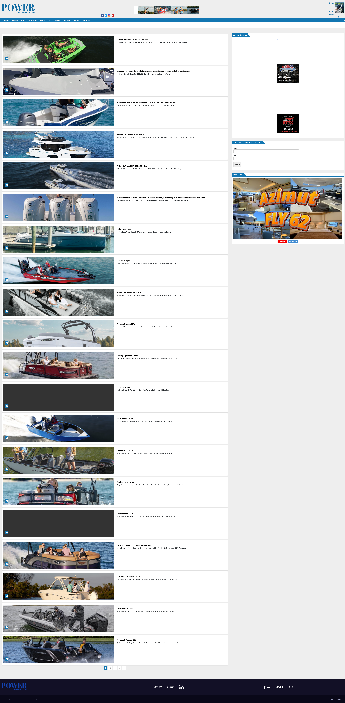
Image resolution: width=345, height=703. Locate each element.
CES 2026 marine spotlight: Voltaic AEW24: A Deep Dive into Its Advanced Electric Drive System (154, 71)
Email (235, 155)
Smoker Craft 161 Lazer (125, 419)
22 (119, 668)
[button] (344, 20)
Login (341, 17)
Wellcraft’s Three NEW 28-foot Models (132, 166)
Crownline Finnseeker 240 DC (128, 577)
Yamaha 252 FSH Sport (125, 387)
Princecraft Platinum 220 (126, 640)
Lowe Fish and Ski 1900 (126, 450)
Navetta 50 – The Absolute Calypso (130, 134)
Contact (339, 699)
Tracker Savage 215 (124, 261)
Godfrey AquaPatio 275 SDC (128, 356)
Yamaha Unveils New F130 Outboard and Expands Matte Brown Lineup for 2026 (148, 103)
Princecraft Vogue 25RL (126, 324)
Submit (237, 164)
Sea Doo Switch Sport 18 (126, 482)
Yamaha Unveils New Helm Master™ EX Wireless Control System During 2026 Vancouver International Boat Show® (161, 198)
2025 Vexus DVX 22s (125, 608)
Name (235, 148)
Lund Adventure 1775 (125, 514)
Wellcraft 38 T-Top (124, 229)
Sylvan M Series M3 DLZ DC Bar (129, 292)
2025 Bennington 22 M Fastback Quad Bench (134, 545)
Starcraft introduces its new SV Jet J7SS (132, 40)
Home (331, 699)
